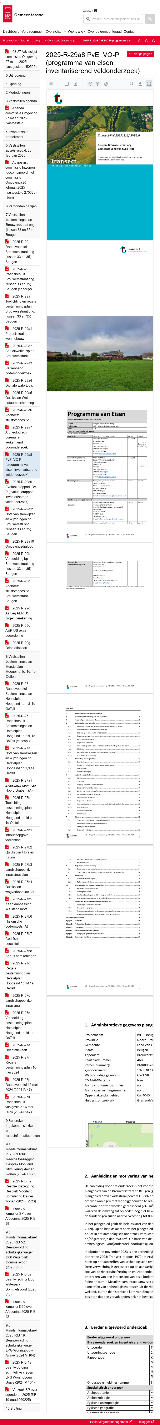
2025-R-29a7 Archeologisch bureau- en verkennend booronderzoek (18, 437)
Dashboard (11, 31)
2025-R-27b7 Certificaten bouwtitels (18, 938)
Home (30, 40)
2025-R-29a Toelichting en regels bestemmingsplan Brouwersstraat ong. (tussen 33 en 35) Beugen (20, 309)
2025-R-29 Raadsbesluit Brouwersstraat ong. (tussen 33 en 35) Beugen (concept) (20, 279)
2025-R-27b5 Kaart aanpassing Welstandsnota (18, 904)
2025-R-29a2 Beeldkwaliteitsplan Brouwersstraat (19, 351)
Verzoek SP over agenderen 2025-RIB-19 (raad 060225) (21, 1394)
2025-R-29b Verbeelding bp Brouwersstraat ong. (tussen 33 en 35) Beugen (20, 563)
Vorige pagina (142, 54)
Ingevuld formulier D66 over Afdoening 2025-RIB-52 (21, 1309)
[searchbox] (113, 19)
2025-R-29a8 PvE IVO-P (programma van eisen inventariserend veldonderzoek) (21, 464)
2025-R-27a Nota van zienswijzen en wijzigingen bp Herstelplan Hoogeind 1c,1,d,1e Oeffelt (21, 760)
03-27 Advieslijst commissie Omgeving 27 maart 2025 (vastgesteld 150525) (21, 59)
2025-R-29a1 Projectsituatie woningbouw (18, 333)
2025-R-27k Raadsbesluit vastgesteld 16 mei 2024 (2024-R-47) (19, 1104)
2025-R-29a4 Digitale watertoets (19, 383)
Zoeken (88, 10)
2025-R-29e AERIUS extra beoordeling (17, 630)
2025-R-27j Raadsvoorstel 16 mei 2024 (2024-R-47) (21, 1084)
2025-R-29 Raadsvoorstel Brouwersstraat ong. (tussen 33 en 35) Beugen (20, 252)
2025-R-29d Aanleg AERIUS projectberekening (18, 613)
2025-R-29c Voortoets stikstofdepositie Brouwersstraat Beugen (17, 591)
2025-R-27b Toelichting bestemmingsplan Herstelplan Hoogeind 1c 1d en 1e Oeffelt (19, 810)
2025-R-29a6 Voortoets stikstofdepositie (18, 415)
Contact (129, 31)
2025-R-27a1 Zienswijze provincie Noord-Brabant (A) (20, 785)
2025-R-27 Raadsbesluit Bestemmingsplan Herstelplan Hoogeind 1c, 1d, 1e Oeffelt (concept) (20, 728)
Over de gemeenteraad (105, 31)
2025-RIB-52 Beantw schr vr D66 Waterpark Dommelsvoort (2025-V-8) (21, 1284)
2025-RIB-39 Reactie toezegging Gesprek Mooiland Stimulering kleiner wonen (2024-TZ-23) (20, 1191)
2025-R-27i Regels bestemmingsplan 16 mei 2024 (20, 1065)
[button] (150, 19)
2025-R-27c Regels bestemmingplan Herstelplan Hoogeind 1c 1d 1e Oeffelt (19, 976)
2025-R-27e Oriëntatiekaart (17, 1047)
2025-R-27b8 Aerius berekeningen (20, 953)
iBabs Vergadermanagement (109, 1422)
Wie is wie (75, 31)
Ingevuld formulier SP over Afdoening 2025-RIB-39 (21, 1216)
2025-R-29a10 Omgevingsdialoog (19, 544)
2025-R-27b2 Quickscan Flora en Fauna (19, 852)
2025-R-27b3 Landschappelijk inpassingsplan (18, 869)
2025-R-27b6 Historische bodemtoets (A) (18, 921)
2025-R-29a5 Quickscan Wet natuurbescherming (19, 398)
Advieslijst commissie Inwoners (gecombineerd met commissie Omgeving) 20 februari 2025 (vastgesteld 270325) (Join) (20, 180)
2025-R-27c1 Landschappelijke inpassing (18, 1000)
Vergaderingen (33, 31)
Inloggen (144, 1422)
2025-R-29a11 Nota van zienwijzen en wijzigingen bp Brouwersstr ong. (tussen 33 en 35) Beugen (20, 521)
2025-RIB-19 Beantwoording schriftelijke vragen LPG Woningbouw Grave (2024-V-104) (20, 1372)
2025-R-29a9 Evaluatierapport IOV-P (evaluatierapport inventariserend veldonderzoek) (21, 492)
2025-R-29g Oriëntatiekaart (17, 645)
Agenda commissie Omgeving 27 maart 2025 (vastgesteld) (21, 115)
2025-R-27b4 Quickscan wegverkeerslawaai (19, 887)
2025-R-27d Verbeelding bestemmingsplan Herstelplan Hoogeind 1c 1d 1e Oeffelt (19, 1025)
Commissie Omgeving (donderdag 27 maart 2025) (76, 40)
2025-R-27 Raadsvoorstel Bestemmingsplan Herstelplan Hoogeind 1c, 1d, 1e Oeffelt (20, 696)
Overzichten (54, 31)
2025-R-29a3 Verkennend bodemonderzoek (18, 368)
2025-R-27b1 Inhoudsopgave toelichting (18, 835)
